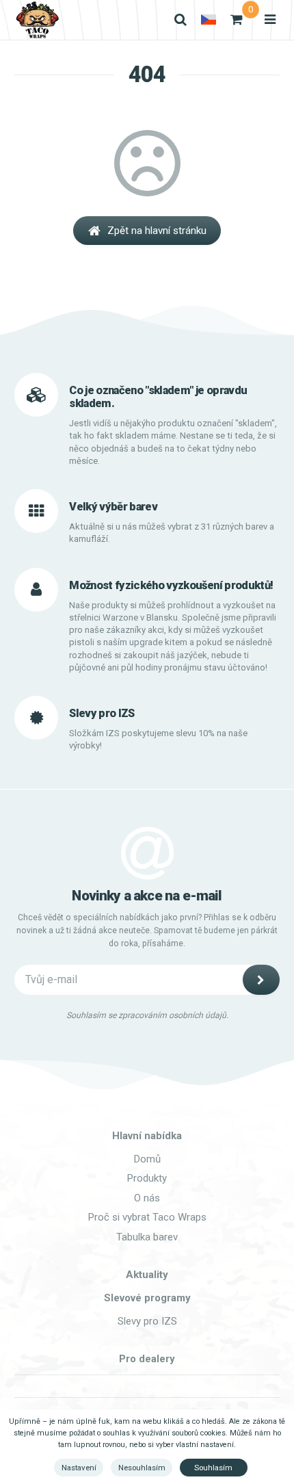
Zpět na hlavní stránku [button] (156, 230)
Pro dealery (147, 1359)
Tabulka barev (147, 1237)
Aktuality (147, 1274)
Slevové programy (147, 1298)
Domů (147, 1159)
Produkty (147, 1178)
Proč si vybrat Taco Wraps (147, 1217)
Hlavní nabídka (147, 1136)
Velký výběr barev (113, 506)
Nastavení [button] (79, 1467)
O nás (147, 1198)
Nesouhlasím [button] (141, 1467)
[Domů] (36, 20)
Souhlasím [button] (213, 1467)
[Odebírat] (261, 980)
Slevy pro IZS (147, 1321)
